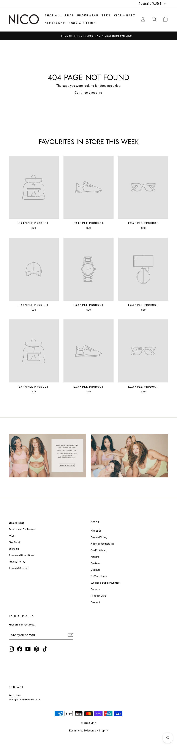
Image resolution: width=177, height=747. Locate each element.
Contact (95, 601)
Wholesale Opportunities (105, 582)
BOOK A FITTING (82, 23)
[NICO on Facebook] (19, 649)
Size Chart (14, 541)
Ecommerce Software (81, 730)
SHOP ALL (53, 15)
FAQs (11, 535)
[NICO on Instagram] (11, 649)
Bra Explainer (16, 522)
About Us (96, 530)
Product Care (98, 595)
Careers (95, 589)
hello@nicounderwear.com (24, 699)
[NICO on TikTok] (44, 649)
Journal (95, 569)
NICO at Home (99, 576)
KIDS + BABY (125, 15)
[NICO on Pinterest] (36, 649)
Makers (95, 556)
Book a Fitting (99, 537)
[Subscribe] (70, 634)
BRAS (69, 15)
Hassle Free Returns (102, 543)
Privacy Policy (17, 561)
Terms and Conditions (21, 554)
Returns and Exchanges (22, 529)
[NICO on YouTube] (28, 649)
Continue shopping (88, 92)
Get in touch (15, 695)
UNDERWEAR (87, 15)
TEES (106, 15)
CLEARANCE (55, 23)
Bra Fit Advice (99, 549)
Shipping (14, 548)
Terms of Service (18, 567)
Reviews (96, 563)
